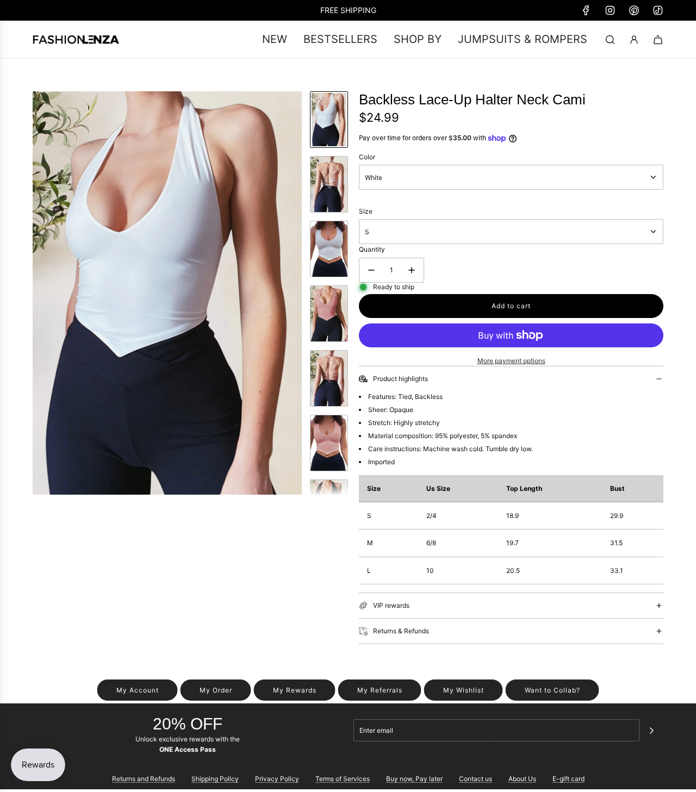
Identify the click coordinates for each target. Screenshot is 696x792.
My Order (216, 690)
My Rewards (294, 690)
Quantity (372, 249)
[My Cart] (658, 40)
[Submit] (651, 731)
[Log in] (634, 40)
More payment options (511, 361)
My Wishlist (463, 690)
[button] (41, 293)
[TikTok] (658, 10)
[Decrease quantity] (371, 270)
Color (367, 157)
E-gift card (568, 779)
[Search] (610, 40)
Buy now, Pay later (414, 779)
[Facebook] (586, 10)
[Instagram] (610, 10)
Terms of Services (342, 779)
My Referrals (379, 690)
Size (365, 211)
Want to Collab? (552, 690)
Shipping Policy (215, 779)
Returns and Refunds (143, 779)
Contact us (475, 779)
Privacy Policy (277, 779)
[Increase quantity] (412, 270)
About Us (522, 779)
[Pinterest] (634, 10)
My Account (137, 690)
